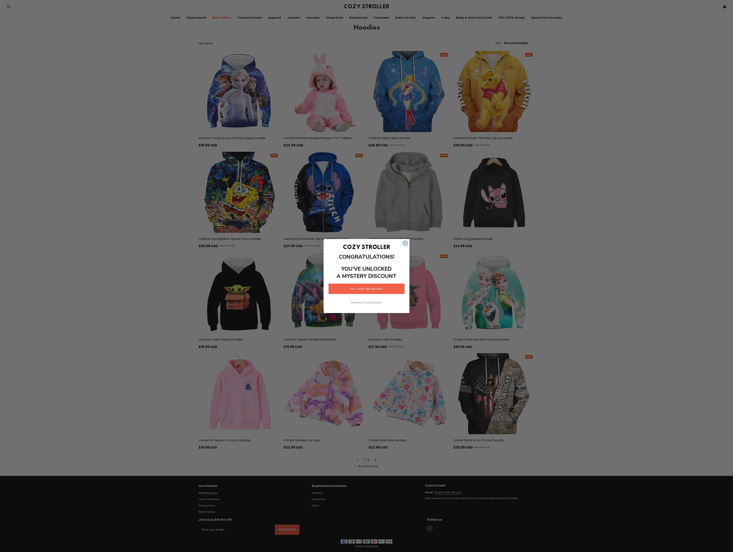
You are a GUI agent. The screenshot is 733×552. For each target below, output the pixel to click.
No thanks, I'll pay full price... (366, 302)
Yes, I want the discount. (366, 289)
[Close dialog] (405, 243)
